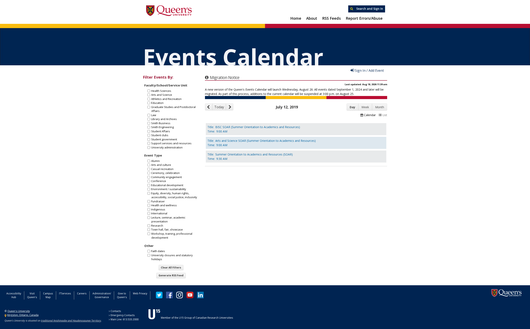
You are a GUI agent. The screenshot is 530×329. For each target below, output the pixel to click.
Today (219, 107)
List (384, 115)
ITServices (65, 293)
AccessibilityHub (13, 295)
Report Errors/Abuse (364, 18)
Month (379, 107)
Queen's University (169, 10)
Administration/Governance (102, 295)
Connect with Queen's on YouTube (190, 295)
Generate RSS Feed (171, 275)
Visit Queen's (32, 295)
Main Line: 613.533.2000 (125, 319)
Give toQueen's (122, 295)
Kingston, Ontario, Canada (23, 315)
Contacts (116, 311)
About (311, 18)
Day (352, 107)
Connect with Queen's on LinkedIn (200, 295)
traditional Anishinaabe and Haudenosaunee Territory (71, 320)
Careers (82, 293)
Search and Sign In (369, 9)
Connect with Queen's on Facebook (169, 295)
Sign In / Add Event (369, 70)
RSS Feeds (331, 18)
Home (295, 18)
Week (365, 107)
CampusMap (48, 295)
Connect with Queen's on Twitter (159, 295)
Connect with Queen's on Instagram (179, 295)
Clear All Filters (171, 267)
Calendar (370, 115)
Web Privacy (140, 293)
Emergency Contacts (123, 315)
